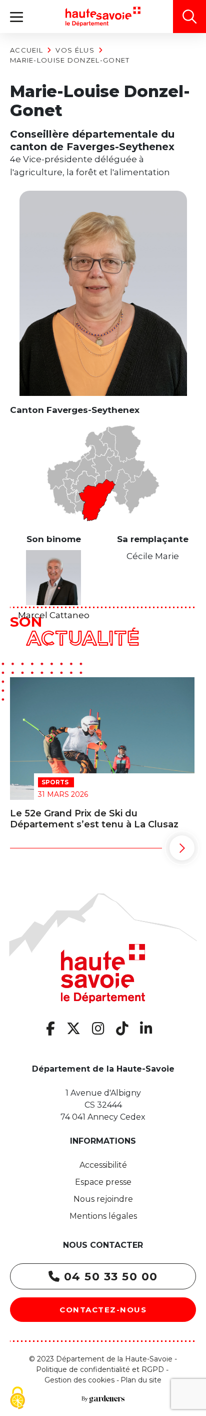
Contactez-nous (103, 1309)
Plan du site (141, 1379)
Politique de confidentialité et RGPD (100, 1369)
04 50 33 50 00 (109, 1276)
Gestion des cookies (79, 1379)
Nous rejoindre (103, 1199)
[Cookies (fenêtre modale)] (17, 1398)
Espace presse (103, 1182)
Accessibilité (103, 1165)
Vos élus (75, 50)
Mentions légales (103, 1216)
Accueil (26, 50)
